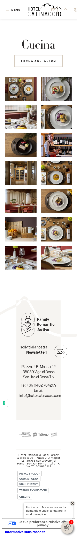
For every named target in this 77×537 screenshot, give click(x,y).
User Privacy (28, 484)
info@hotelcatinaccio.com (40, 395)
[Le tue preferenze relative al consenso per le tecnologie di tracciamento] (4, 403)
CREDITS (24, 496)
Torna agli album (38, 61)
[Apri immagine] (21, 89)
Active (43, 329)
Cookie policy (29, 479)
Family (43, 319)
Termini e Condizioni (33, 490)
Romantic (46, 324)
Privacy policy (29, 473)
